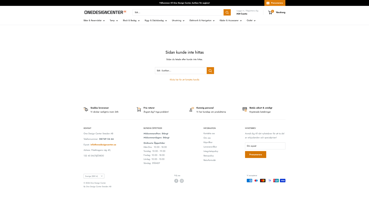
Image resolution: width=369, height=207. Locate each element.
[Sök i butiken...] (210, 70)
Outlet (249, 20)
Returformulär (210, 160)
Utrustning (176, 20)
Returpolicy (209, 155)
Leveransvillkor (210, 146)
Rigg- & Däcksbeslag (154, 20)
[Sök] (227, 12)
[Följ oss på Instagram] (182, 181)
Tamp (112, 20)
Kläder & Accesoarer (229, 20)
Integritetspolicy (211, 151)
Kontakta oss (209, 133)
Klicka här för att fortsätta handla (184, 79)
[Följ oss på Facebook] (176, 181)
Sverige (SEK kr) (91, 176)
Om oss (207, 137)
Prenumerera (277, 2)
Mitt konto (242, 13)
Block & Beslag (130, 20)
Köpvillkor (208, 142)
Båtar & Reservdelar (93, 20)
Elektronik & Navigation (200, 20)
